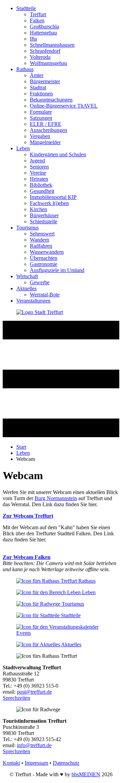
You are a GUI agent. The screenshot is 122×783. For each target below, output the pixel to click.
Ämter (36, 75)
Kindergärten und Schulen (58, 154)
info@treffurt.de (34, 745)
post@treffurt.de (34, 692)
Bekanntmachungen (51, 100)
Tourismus (27, 227)
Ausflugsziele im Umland (57, 270)
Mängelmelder (45, 142)
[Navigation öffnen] (61, 435)
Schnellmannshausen (52, 45)
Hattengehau (43, 33)
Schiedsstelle (43, 221)
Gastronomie (43, 264)
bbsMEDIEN (86, 774)
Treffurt (38, 14)
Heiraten (39, 179)
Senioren (39, 167)
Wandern (39, 240)
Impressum (36, 763)
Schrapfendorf (45, 51)
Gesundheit (42, 191)
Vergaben (40, 136)
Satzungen (41, 118)
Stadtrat (38, 87)
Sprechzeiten (16, 698)
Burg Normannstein (56, 498)
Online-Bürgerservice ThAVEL (64, 106)
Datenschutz (66, 763)
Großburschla (44, 26)
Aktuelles (26, 288)
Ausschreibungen (48, 130)
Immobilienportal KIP (53, 197)
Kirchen (38, 209)
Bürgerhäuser (44, 215)
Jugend (37, 160)
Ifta (33, 39)
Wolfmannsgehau (48, 63)
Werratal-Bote (45, 294)
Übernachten (43, 258)
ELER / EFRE (45, 124)
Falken (37, 20)
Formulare (41, 112)
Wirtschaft (27, 276)
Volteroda (40, 57)
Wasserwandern (47, 252)
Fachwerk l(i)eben (49, 203)
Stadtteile (26, 8)
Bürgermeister (45, 81)
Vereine (38, 173)
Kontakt (11, 763)
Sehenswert (42, 234)
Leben (23, 148)
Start (21, 447)
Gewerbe (39, 282)
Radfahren (41, 246)
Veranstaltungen (33, 301)
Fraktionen (41, 93)
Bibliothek (41, 185)
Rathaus (25, 69)
